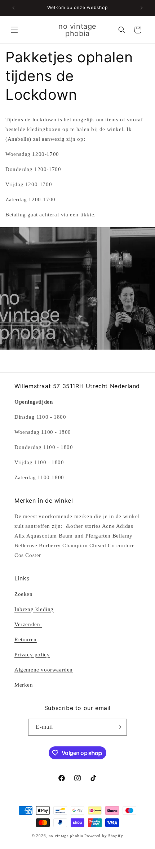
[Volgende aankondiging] (142, 8)
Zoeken (23, 594)
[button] (14, 30)
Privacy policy (32, 654)
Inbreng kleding (34, 609)
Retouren (25, 639)
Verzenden (28, 624)
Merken (23, 685)
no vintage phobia (67, 836)
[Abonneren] (119, 727)
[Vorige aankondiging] (13, 8)
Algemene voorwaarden (43, 670)
